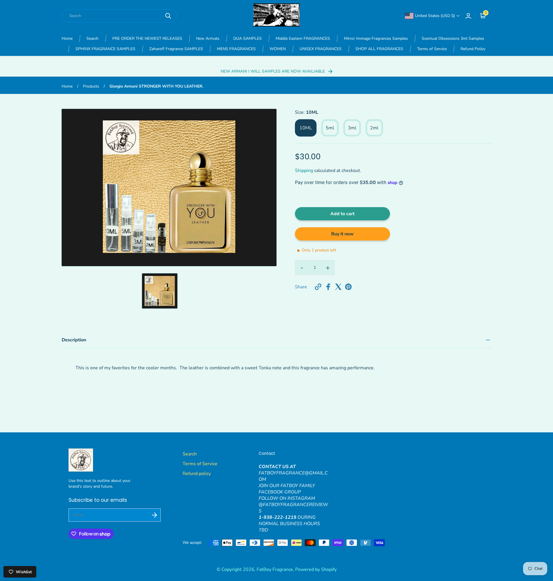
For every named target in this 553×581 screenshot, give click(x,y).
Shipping (304, 170)
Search (92, 38)
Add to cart (342, 214)
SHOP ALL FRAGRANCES (379, 49)
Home (67, 38)
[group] (159, 291)
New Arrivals (207, 38)
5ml (330, 128)
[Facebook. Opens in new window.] (328, 286)
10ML (306, 128)
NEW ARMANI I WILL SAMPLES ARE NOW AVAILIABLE (273, 71)
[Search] (168, 15)
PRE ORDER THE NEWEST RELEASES (147, 38)
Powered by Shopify (316, 569)
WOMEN (278, 49)
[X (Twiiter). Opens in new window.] (338, 286)
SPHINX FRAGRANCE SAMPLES (105, 49)
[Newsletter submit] (154, 515)
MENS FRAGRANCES (236, 49)
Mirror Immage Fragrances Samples (376, 38)
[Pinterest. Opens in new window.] (348, 286)
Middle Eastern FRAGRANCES (303, 38)
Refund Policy (473, 49)
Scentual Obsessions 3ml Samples (453, 38)
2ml (374, 128)
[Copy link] (318, 286)
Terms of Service (432, 49)
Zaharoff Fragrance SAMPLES (176, 49)
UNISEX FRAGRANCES (321, 49)
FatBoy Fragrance (275, 569)
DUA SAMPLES (247, 38)
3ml (352, 128)
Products (91, 86)
